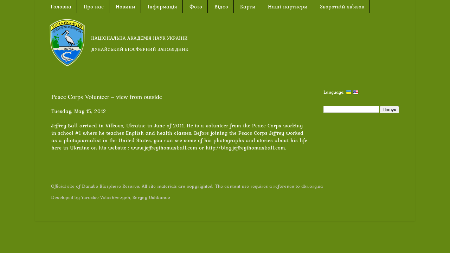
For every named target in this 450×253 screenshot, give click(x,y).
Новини (125, 7)
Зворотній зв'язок (342, 7)
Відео (221, 7)
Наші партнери (288, 7)
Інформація (162, 7)
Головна (61, 7)
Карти (248, 7)
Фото (195, 7)
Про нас (94, 7)
